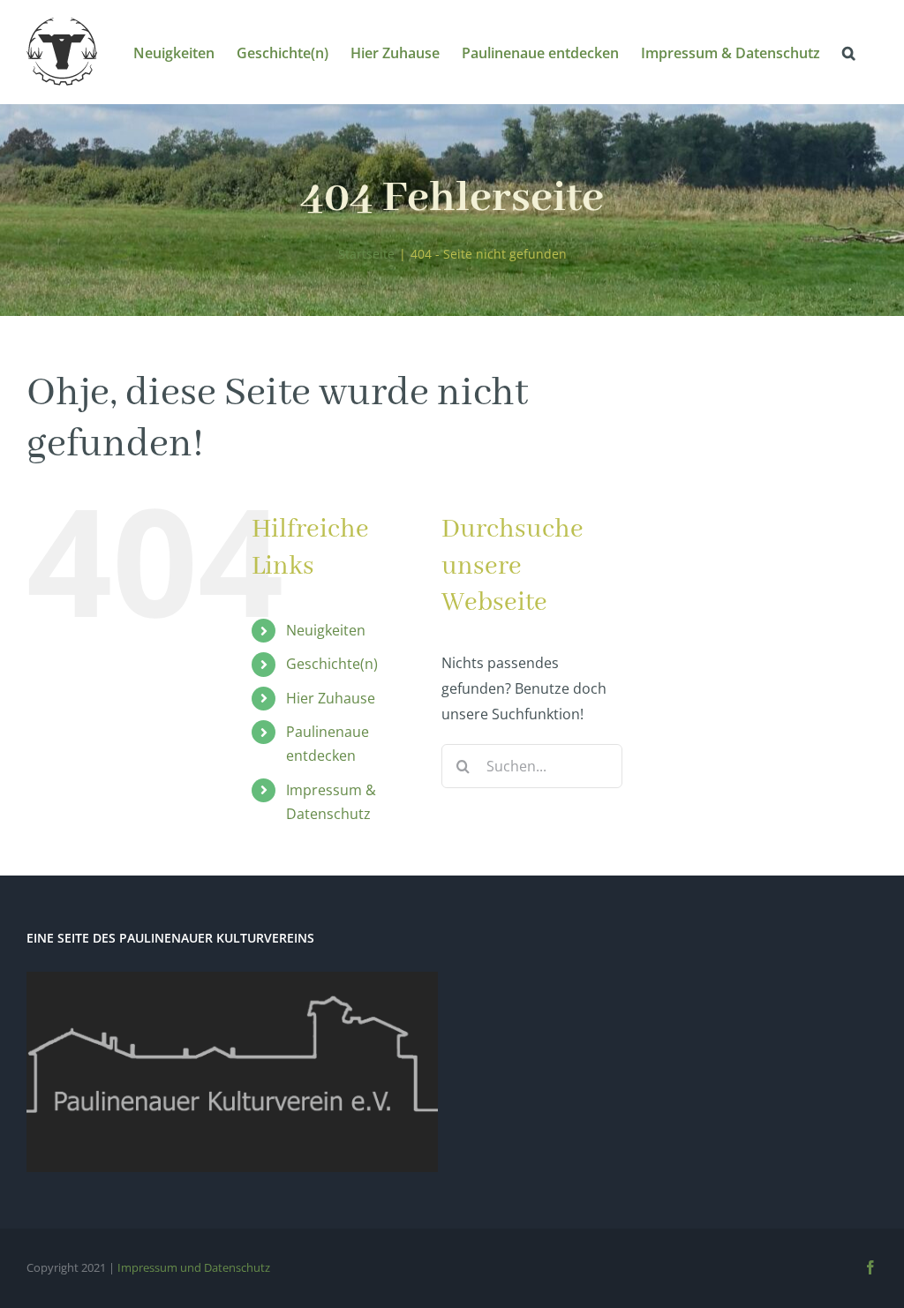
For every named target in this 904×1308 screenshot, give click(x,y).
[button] (848, 51)
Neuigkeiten (325, 630)
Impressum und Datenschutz (193, 1267)
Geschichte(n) (332, 663)
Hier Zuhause (330, 698)
